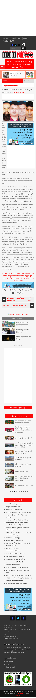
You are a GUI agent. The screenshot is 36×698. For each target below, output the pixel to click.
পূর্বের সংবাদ (19, 299)
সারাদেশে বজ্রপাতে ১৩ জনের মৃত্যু (14, 509)
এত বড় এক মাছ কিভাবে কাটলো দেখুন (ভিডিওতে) (17, 520)
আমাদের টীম (14, 38)
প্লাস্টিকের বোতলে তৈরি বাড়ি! (13, 565)
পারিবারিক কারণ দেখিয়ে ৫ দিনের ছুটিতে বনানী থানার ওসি (19, 578)
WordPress (18, 695)
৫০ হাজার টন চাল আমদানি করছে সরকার (15, 553)
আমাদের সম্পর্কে (6, 38)
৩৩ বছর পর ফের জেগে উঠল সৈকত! (14, 562)
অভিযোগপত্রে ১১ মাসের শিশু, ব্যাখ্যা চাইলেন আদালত (18, 575)
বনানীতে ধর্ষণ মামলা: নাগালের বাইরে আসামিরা (16, 583)
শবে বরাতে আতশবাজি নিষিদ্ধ (12, 551)
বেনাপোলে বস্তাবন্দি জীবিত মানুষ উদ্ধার (15, 556)
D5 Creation (20, 693)
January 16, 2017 (19, 92)
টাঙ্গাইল (14, 290)
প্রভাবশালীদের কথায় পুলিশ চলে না (14, 504)
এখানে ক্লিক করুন (21, 67)
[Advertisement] (18, 18)
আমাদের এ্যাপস (9, 661)
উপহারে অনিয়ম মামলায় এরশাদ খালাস (14, 548)
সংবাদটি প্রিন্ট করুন (19, 293)
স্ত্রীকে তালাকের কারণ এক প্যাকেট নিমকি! (15, 559)
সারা (4, 86)
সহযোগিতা (25, 38)
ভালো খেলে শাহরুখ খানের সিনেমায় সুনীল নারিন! (17, 567)
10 (27, 491)
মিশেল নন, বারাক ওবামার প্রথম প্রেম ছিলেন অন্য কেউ (18, 512)
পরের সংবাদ (15, 305)
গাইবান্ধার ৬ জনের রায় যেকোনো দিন (14, 581)
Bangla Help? (8, 41)
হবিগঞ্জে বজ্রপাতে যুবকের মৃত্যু (13, 537)
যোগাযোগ (20, 38)
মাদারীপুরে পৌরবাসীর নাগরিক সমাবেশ (14, 540)
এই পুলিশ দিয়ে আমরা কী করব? (13, 507)
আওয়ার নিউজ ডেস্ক (7, 93)
